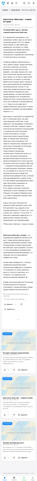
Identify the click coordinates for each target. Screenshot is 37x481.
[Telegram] (8, 3)
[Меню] (29, 3)
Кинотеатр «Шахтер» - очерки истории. (18, 398)
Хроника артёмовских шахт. (13, 443)
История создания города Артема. (16, 353)
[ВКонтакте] (12, 3)
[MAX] (16, 3)
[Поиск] (24, 3)
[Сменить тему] (34, 3)
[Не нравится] (21, 304)
